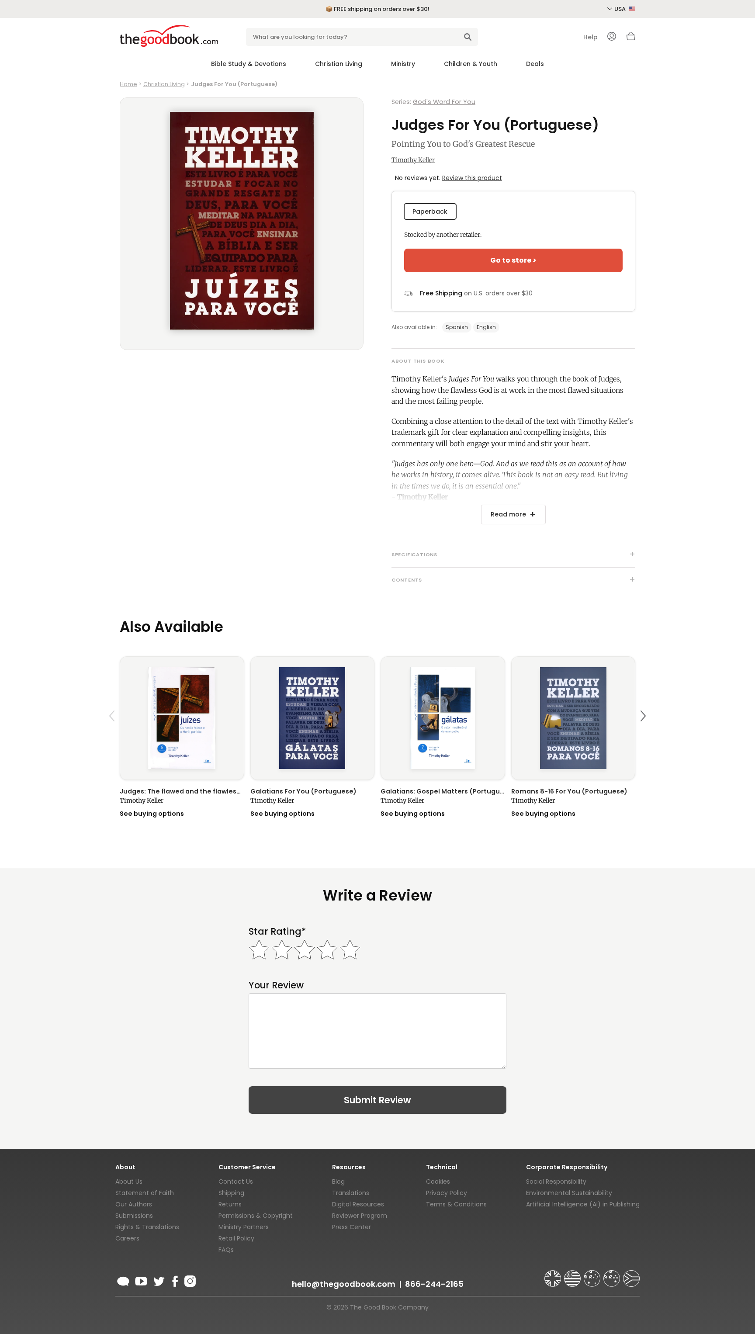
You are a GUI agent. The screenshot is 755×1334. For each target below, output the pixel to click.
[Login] (611, 37)
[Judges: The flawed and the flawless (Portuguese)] (182, 718)
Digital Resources (358, 1204)
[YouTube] (141, 1279)
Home (128, 84)
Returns (230, 1204)
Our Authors (133, 1204)
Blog (338, 1181)
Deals (535, 63)
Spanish (457, 327)
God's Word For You (444, 101)
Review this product (472, 177)
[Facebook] (174, 1279)
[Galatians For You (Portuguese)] (312, 718)
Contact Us (235, 1181)
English (486, 327)
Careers (127, 1238)
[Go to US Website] (573, 1274)
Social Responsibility (556, 1181)
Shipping (231, 1192)
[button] (113, 736)
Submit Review (377, 1100)
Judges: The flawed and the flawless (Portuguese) (182, 791)
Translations (350, 1192)
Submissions (134, 1215)
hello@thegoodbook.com (343, 1284)
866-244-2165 (434, 1284)
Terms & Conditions (456, 1204)
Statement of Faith (144, 1192)
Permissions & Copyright (255, 1215)
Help (590, 37)
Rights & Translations (147, 1227)
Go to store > (513, 260)
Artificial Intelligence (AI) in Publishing (583, 1204)
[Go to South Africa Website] (631, 1274)
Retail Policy (236, 1238)
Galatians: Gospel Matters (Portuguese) (443, 791)
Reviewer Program (359, 1215)
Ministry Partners (243, 1227)
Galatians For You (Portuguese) (303, 791)
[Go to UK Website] (553, 1274)
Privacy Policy (446, 1192)
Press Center (351, 1227)
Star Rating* (277, 931)
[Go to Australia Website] (593, 1274)
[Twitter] (158, 1279)
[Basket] (631, 38)
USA (620, 9)
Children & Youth (470, 63)
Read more (508, 514)
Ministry (403, 63)
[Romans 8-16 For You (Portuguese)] (573, 718)
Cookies (438, 1181)
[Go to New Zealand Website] (612, 1274)
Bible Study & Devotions (248, 63)
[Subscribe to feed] (123, 1279)
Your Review (276, 985)
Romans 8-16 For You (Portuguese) (569, 791)
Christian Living (338, 63)
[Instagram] (189, 1279)
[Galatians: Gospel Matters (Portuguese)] (443, 718)
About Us (128, 1181)
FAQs (226, 1249)
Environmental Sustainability (569, 1192)
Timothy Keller (413, 160)
